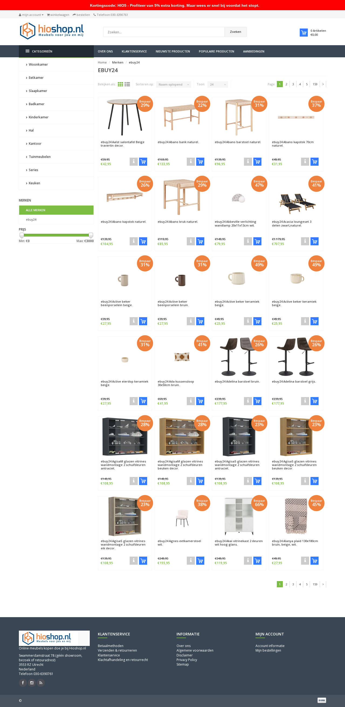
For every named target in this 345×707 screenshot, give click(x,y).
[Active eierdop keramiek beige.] (134, 401)
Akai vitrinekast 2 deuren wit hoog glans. (239, 542)
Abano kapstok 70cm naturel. (293, 143)
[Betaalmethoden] (322, 700)
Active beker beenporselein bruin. (173, 303)
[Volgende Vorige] (323, 84)
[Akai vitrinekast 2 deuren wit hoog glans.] (248, 561)
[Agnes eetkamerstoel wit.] (191, 561)
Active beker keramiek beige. (237, 303)
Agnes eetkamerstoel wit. (179, 542)
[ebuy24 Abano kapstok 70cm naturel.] (296, 117)
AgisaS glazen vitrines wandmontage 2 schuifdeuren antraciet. (237, 464)
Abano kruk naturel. (178, 222)
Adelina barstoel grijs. (294, 381)
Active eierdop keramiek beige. (124, 383)
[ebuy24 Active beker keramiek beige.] (239, 277)
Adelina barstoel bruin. (237, 381)
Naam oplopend (170, 84)
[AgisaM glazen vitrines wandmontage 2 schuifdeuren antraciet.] (134, 481)
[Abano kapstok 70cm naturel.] (305, 162)
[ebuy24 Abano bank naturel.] (182, 117)
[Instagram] (32, 683)
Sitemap (183, 664)
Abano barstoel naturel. (238, 142)
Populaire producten (216, 51)
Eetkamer (36, 77)
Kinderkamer (38, 117)
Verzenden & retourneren (117, 650)
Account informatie (270, 646)
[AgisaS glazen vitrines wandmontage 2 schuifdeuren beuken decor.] (305, 481)
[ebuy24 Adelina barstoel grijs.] (296, 357)
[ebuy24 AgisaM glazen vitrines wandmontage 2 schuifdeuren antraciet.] (125, 436)
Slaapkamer (37, 91)
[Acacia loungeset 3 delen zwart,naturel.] (305, 241)
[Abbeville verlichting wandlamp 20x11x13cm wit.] (248, 241)
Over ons (105, 51)
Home (102, 62)
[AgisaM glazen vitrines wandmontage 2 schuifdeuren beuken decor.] (191, 481)
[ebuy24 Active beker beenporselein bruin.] (182, 277)
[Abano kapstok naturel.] (134, 241)
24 (211, 84)
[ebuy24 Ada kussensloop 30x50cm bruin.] (182, 357)
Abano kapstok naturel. (123, 222)
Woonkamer (38, 64)
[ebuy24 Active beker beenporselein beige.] (125, 277)
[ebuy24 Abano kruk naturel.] (182, 197)
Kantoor (35, 143)
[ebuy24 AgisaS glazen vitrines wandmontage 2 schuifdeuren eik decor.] (125, 516)
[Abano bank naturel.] (191, 162)
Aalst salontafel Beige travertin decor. (122, 143)
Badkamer (36, 104)
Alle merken (35, 210)
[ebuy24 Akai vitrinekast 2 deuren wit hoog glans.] (239, 516)
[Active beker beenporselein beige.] (134, 321)
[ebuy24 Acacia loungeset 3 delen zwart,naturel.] (296, 197)
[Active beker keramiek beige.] (248, 321)
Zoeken (235, 32)
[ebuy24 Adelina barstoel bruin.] (239, 357)
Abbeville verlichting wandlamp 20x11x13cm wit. (235, 223)
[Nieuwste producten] (41, 683)
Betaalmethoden (110, 646)
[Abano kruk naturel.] (191, 241)
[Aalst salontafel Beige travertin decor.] (134, 162)
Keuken (34, 183)
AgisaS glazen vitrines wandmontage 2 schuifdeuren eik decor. (123, 544)
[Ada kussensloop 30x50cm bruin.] (191, 401)
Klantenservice (134, 51)
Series (33, 170)
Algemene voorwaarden (195, 650)
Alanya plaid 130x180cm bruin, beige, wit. (295, 542)
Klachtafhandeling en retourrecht (123, 659)
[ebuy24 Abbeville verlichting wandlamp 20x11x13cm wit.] (239, 197)
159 (315, 84)
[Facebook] (23, 683)
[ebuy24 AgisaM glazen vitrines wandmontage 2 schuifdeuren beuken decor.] (182, 436)
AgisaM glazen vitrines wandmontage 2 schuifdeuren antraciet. (123, 464)
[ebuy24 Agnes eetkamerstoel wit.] (182, 516)
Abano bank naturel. (178, 142)
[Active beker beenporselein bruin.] (191, 321)
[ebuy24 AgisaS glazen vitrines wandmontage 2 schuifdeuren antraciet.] (239, 436)
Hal (31, 130)
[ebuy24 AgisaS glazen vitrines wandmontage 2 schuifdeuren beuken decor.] (296, 436)
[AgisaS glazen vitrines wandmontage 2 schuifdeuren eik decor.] (134, 561)
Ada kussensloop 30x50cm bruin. (176, 383)
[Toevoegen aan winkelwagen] (143, 162)
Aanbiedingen (253, 51)
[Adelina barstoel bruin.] (248, 401)
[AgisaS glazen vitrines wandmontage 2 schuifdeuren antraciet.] (248, 481)
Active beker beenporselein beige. (117, 303)
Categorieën (42, 51)
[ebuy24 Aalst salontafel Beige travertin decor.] (125, 117)
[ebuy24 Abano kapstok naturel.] (125, 197)
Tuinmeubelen (39, 156)
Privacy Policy (187, 659)
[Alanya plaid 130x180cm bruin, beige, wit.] (305, 561)
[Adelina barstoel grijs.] (305, 401)
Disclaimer (185, 655)
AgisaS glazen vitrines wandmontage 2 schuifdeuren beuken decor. (294, 464)
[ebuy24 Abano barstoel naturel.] (239, 117)
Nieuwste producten (173, 51)
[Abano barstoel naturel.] (248, 162)
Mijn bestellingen (268, 650)
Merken (117, 62)
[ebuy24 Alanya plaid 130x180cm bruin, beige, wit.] (296, 516)
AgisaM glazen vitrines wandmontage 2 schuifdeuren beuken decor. (180, 464)
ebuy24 (31, 219)
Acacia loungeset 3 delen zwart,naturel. (291, 223)
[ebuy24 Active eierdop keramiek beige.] (125, 357)
